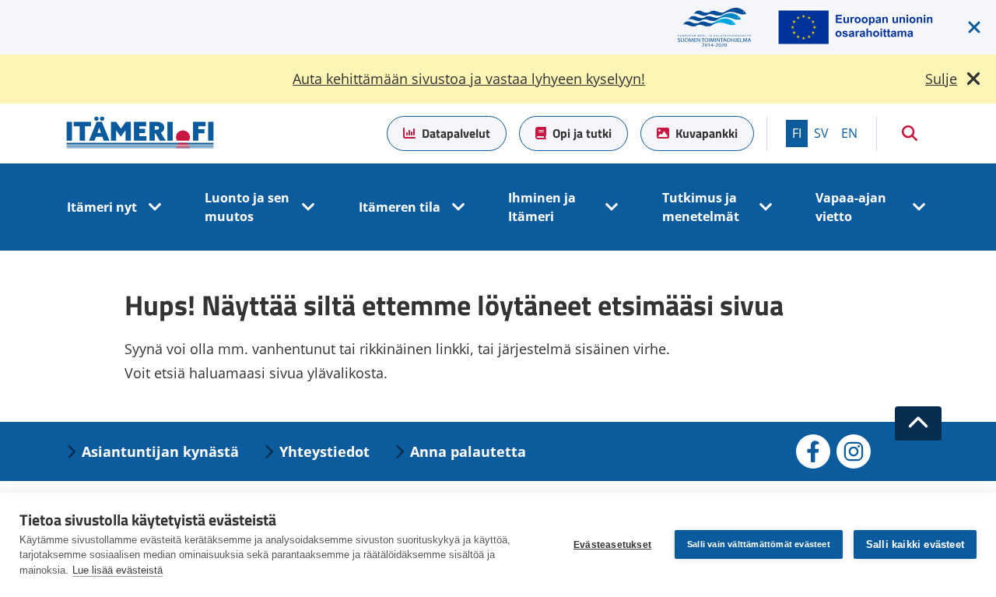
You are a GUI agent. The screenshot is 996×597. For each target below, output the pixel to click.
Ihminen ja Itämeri (542, 207)
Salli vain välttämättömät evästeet (758, 544)
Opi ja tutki (582, 133)
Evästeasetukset (612, 544)
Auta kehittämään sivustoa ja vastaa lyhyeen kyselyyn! (469, 78)
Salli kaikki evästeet (915, 544)
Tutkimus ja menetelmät (700, 207)
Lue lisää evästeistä (117, 570)
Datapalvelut (456, 133)
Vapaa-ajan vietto (850, 207)
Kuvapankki (706, 133)
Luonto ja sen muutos (247, 207)
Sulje (941, 78)
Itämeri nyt (102, 207)
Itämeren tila (399, 207)
